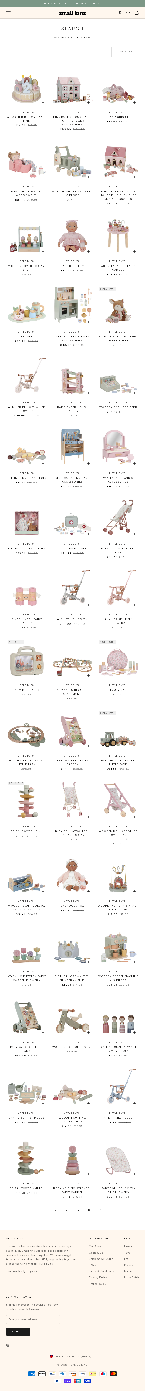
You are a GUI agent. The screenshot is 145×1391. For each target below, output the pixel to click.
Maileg (128, 1271)
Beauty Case (118, 690)
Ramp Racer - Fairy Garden (72, 409)
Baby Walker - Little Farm (26, 1049)
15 (89, 1210)
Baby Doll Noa (72, 906)
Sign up (18, 1332)
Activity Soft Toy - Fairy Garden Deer (118, 339)
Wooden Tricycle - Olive (72, 1047)
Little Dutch (27, 112)
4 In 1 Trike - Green (72, 619)
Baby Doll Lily (72, 266)
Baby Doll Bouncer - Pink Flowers (118, 1190)
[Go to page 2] (100, 1210)
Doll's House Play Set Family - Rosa (118, 1049)
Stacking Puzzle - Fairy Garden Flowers (26, 978)
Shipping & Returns (101, 1259)
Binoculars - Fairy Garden (26, 621)
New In (128, 1246)
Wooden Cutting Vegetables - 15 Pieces (72, 1120)
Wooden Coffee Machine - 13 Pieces (118, 978)
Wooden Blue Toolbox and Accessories (26, 908)
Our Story (95, 1246)
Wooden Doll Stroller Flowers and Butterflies (118, 835)
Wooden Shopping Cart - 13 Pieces (72, 194)
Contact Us (96, 1252)
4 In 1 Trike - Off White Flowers (26, 409)
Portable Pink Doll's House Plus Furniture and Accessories (118, 196)
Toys (127, 1252)
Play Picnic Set (118, 117)
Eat (126, 1259)
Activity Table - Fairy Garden (118, 268)
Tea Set (26, 337)
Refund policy (97, 1284)
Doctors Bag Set (72, 549)
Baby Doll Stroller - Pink (118, 551)
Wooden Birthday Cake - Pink (26, 119)
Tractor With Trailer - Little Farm (118, 763)
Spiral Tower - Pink (27, 831)
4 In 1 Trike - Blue (118, 1118)
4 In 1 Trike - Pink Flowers (118, 621)
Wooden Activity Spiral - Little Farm (118, 908)
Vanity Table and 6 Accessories (118, 480)
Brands (128, 1265)
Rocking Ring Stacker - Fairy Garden (72, 1190)
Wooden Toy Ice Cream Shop (26, 268)
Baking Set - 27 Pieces (27, 1118)
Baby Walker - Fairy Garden (72, 763)
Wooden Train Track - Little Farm (27, 763)
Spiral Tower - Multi (27, 1188)
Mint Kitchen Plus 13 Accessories (72, 339)
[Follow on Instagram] (8, 1345)
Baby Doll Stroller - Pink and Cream (72, 833)
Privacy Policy (98, 1277)
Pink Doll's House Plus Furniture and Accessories (72, 121)
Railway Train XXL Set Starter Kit (72, 692)
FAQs (92, 1265)
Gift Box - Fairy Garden (26, 549)
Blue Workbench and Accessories (72, 480)
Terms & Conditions (101, 1271)
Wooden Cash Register (118, 407)
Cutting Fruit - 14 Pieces (27, 478)
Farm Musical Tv (26, 690)
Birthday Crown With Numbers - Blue (72, 978)
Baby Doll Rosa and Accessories (26, 194)
